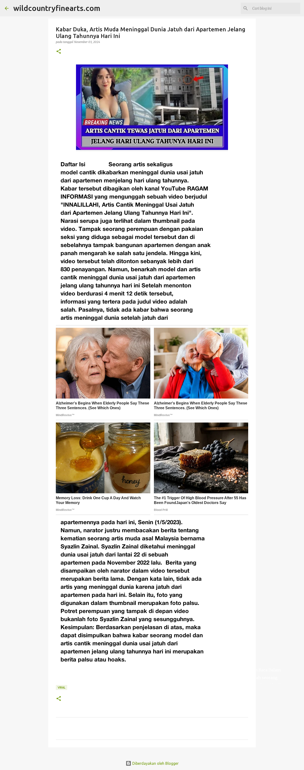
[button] (59, 51)
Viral (61, 687)
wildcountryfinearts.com (56, 8)
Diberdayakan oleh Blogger (155, 763)
